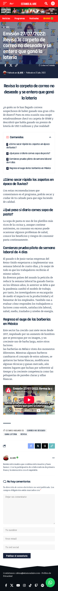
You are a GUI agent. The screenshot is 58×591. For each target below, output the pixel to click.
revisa (24, 434)
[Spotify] (42, 585)
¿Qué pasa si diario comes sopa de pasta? (29, 153)
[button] (5, 3)
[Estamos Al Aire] (29, 3)
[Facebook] (6, 585)
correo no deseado (36, 430)
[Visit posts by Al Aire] (4, 72)
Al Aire (6, 27)
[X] (11, 585)
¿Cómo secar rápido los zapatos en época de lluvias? (27, 145)
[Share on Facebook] (5, 65)
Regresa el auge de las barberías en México (30, 168)
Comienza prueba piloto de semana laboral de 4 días (28, 160)
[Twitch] (36, 585)
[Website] (53, 458)
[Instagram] (24, 585)
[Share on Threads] (45, 446)
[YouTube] (18, 585)
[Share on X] (11, 65)
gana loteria (11, 434)
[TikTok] (30, 585)
